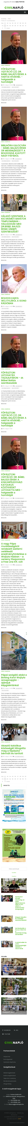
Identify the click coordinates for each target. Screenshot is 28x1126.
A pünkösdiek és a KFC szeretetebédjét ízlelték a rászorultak (21, 945)
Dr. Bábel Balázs (6, 87)
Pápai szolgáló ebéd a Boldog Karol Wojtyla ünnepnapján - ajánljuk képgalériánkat (14, 680)
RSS (17, 1030)
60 (25, 23)
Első (2, 23)
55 (12, 23)
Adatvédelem (21, 1122)
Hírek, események (5, 65)
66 (15, 25)
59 (23, 23)
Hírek (9, 19)
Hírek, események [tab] (14, 869)
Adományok (19, 85)
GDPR (19, 1119)
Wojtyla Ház (15, 87)
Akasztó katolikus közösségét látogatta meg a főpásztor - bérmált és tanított (13, 749)
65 (12, 25)
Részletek (3, 102)
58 (20, 23)
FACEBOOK (7, 1030)
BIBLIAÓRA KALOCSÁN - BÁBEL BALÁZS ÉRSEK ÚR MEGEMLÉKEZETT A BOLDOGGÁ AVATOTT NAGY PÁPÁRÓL (13, 150)
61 (2, 25)
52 (5, 23)
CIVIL (14, 8)
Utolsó (8, 28)
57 (17, 23)
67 (17, 25)
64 (10, 25)
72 (5, 28)
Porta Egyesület (8, 1059)
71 (2, 28)
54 (10, 23)
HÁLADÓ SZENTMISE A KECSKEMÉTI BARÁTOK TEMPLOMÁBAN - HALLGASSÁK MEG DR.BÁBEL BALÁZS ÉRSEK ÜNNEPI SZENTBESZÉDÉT (13, 223)
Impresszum (12, 1122)
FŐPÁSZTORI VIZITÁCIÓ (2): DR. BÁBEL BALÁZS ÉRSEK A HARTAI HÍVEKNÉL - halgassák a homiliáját (13, 75)
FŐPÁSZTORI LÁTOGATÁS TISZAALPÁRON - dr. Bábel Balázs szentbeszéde (12, 378)
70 (25, 25)
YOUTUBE (7, 1034)
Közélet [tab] (14, 872)
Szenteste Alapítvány (10, 1062)
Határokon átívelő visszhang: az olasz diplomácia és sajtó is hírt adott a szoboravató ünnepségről (20, 903)
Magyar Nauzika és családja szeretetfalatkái (20, 918)
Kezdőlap (3, 19)
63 (7, 25)
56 (15, 23)
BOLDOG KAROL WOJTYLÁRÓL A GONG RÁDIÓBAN (13, 300)
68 (20, 25)
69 (23, 25)
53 (7, 23)
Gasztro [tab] (14, 876)
